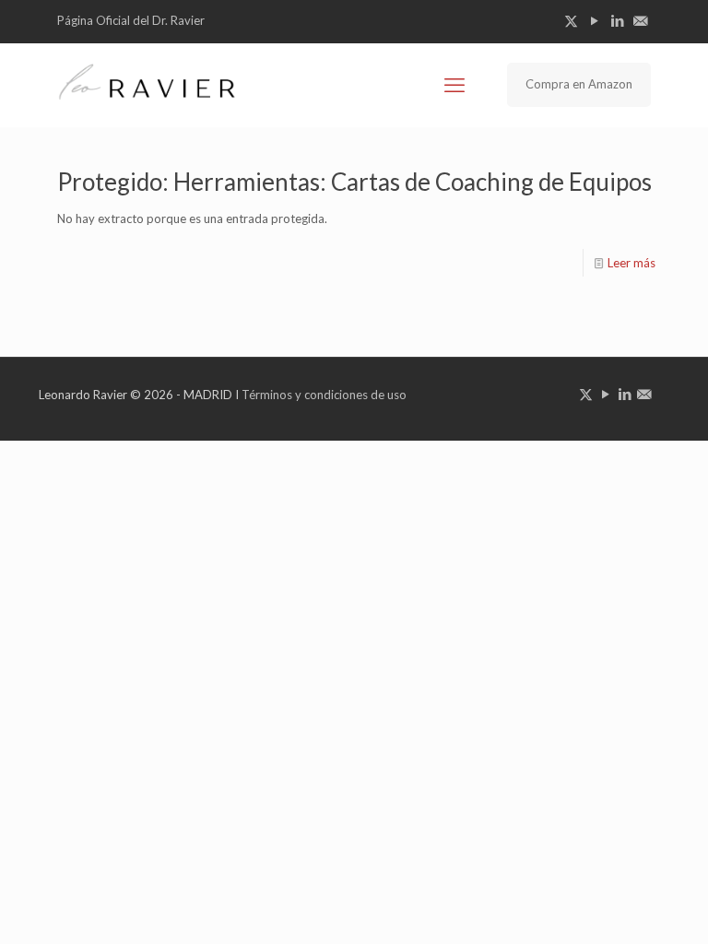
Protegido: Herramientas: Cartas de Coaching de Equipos (354, 181)
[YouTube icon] (594, 20)
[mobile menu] (454, 84)
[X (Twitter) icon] (571, 20)
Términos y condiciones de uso (324, 394)
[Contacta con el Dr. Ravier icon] (640, 20)
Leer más (631, 262)
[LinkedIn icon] (617, 20)
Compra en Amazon (578, 84)
